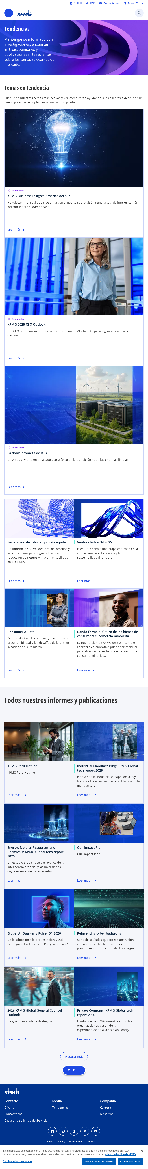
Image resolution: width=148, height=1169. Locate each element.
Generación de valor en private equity (36, 542)
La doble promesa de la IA (27, 453)
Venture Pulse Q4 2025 (94, 542)
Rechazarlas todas (130, 1161)
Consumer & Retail (21, 632)
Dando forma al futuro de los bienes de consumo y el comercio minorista (107, 634)
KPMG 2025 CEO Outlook (26, 324)
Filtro (74, 1070)
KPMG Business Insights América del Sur (38, 196)
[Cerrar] (142, 1151)
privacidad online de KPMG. (120, 1154)
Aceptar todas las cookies (99, 1161)
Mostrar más (74, 1057)
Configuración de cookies (17, 1161)
